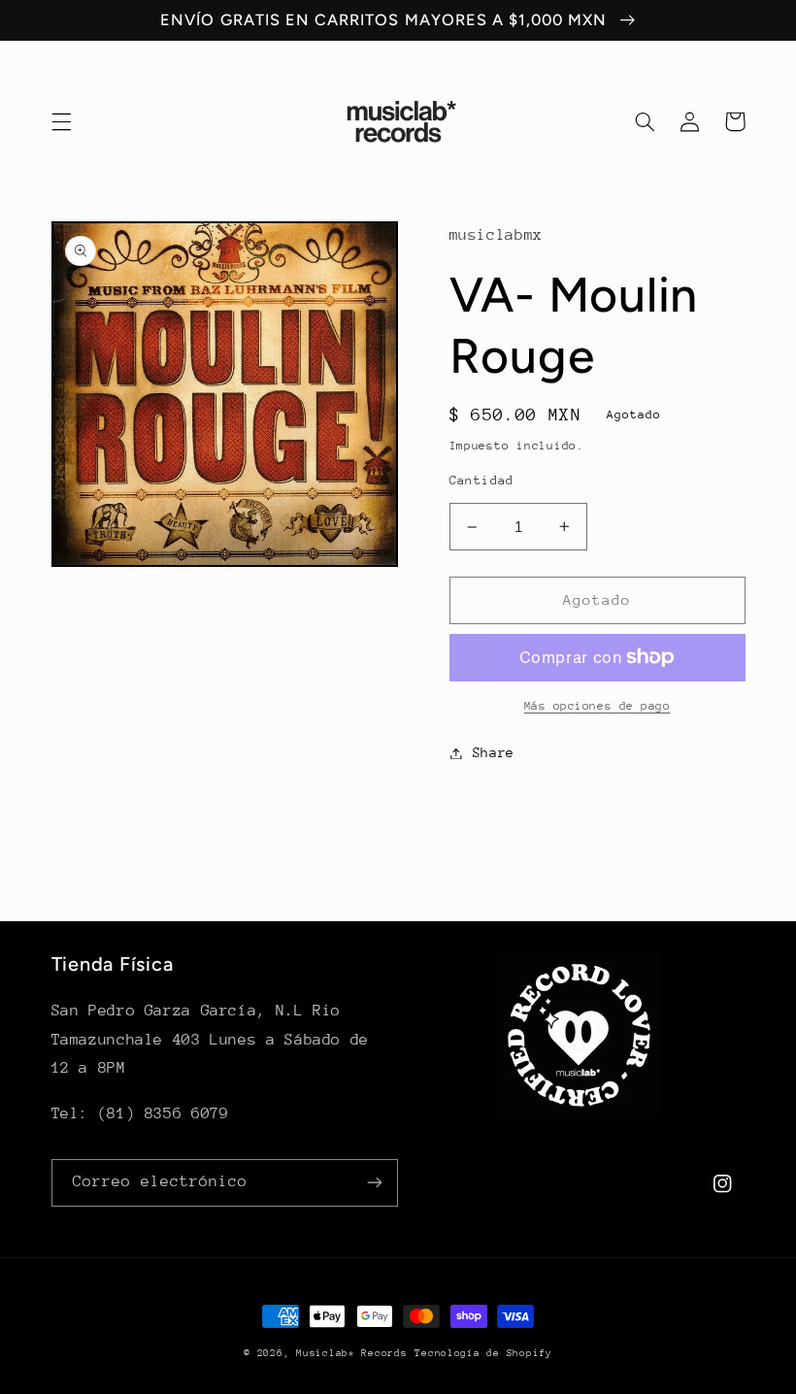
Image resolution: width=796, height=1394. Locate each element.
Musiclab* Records (352, 1353)
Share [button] (493, 752)
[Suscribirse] (374, 1183)
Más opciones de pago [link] (597, 706)
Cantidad (481, 480)
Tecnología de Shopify (483, 1353)
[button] (61, 121)
